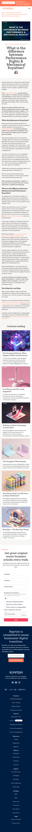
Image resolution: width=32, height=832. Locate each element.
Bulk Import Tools (16, 716)
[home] (7, 8)
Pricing (16, 739)
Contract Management (16, 732)
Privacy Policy (16, 823)
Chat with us (16, 813)
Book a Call (16, 801)
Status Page (16, 787)
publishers (5, 302)
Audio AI (12, 720)
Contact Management (16, 728)
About (16, 794)
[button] (29, 8)
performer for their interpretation (13, 216)
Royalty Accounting (16, 710)
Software (16, 761)
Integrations (16, 743)
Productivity (16, 757)
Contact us (16, 805)
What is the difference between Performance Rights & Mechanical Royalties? (14, 15)
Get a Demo (16, 809)
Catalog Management (16, 699)
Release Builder (16, 706)
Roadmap (16, 779)
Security (16, 764)
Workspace (16, 753)
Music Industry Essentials (13, 12)
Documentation (16, 772)
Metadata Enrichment (16, 724)
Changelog (16, 775)
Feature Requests (16, 783)
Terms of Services (16, 819)
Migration (16, 747)
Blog (3, 12)
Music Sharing (16, 702)
